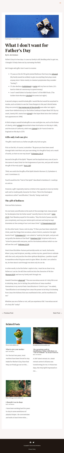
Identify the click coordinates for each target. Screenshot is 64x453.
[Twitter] (33, 442)
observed (21, 280)
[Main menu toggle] (60, 3)
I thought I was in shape (14, 402)
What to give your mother (15, 349)
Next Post (57, 313)
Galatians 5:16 (35, 238)
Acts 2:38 (27, 165)
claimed (34, 128)
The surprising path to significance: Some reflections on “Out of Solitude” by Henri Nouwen (45, 350)
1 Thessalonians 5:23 (48, 223)
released (55, 74)
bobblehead (26, 86)
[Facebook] (30, 442)
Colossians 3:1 (20, 235)
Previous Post (7, 313)
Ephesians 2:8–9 (37, 154)
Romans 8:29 (10, 274)
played (29, 113)
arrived (19, 125)
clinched (29, 95)
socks (35, 86)
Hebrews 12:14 (23, 244)
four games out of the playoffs (29, 107)
